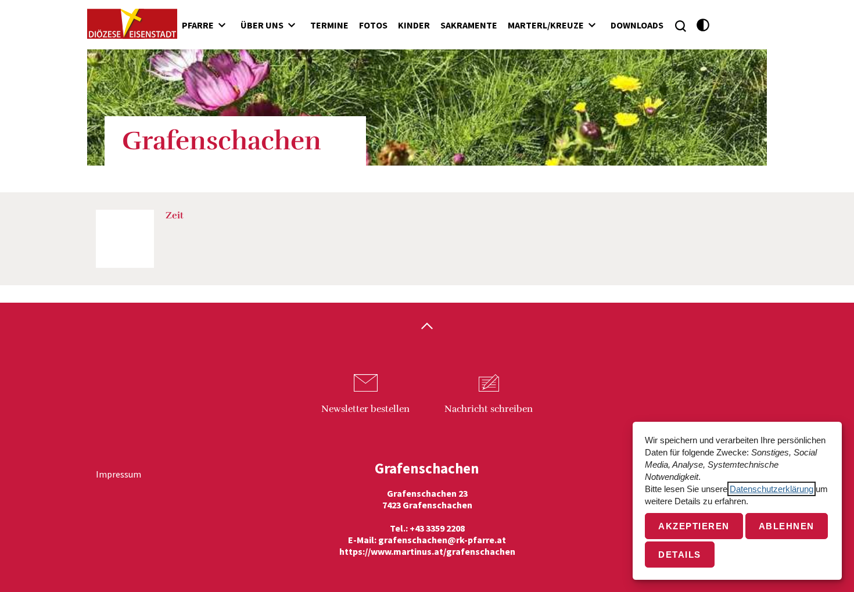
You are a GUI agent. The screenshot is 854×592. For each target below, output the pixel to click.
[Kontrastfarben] (703, 25)
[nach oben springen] (427, 327)
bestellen (365, 409)
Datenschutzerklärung (771, 489)
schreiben (488, 409)
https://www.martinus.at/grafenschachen (427, 551)
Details (679, 554)
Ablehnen (786, 526)
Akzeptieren (694, 526)
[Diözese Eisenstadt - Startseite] (132, 23)
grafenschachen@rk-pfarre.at (442, 540)
